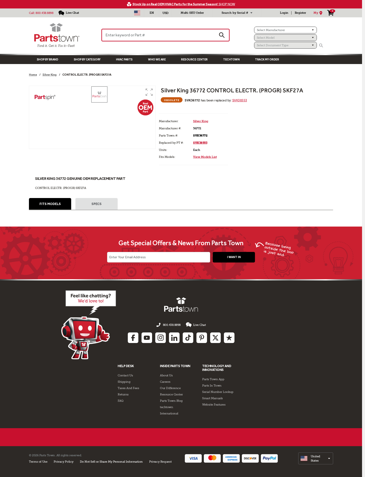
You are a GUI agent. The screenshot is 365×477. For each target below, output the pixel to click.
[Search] (321, 45)
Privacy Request (160, 461)
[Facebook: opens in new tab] (133, 337)
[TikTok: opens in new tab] (188, 337)
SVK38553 (239, 100)
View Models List (205, 157)
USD (165, 13)
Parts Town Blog (171, 400)
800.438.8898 (44, 13)
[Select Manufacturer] (285, 30)
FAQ (121, 400)
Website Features (213, 404)
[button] (149, 92)
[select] (315, 458)
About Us (166, 375)
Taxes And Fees (128, 388)
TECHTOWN (231, 59)
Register (300, 13)
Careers (165, 381)
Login (284, 13)
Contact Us (125, 375)
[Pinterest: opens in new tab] (201, 337)
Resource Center (194, 59)
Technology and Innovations (216, 368)
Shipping (124, 381)
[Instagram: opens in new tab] (160, 337)
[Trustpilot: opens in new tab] (229, 337)
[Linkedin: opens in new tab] (174, 337)
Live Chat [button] (199, 325)
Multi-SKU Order (192, 13)
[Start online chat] (89, 324)
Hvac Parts (124, 59)
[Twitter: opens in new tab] (215, 337)
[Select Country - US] (137, 12)
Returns (123, 394)
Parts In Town (212, 385)
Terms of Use (38, 461)
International (169, 413)
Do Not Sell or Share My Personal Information (111, 461)
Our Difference (170, 388)
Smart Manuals (212, 398)
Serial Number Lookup (217, 392)
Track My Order (267, 59)
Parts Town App (213, 379)
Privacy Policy (64, 461)
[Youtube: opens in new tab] (147, 337)
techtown (166, 407)
